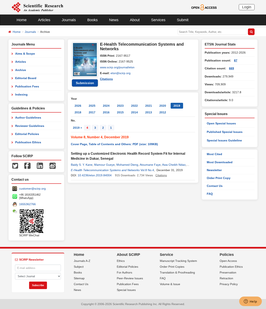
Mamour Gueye (104, 164)
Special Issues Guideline (224, 140)
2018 (78, 112)
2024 (106, 105)
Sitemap (79, 278)
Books (92, 20)
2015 (120, 112)
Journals (69, 20)
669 (231, 68)
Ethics (121, 260)
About (135, 20)
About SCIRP (128, 255)
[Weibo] (52, 165)
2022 (134, 105)
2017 (92, 112)
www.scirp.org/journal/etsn (117, 67)
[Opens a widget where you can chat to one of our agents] (250, 302)
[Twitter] (15, 165)
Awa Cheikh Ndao (174, 164)
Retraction (226, 278)
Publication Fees (27, 86)
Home (22, 20)
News (113, 20)
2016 (106, 112)
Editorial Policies (27, 134)
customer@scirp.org (32, 188)
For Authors (124, 272)
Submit (182, 20)
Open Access (228, 260)
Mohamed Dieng (127, 164)
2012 (162, 112)
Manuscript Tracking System (178, 260)
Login (246, 7)
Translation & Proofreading (177, 272)
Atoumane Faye (150, 164)
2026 (78, 105)
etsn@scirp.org (121, 73)
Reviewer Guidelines (29, 126)
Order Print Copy (218, 178)
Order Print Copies (172, 266)
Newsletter (214, 170)
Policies (227, 255)
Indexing (21, 94)
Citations (106, 79)
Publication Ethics (28, 142)
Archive (20, 70)
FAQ (210, 193)
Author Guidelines (28, 117)
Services (158, 20)
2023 (120, 105)
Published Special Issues (225, 132)
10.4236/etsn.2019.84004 (95, 175)
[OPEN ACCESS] (204, 7)
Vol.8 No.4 (147, 170)
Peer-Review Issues (130, 278)
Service (166, 255)
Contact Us (215, 186)
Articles (44, 20)
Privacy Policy (229, 284)
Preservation (228, 272)
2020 (162, 105)
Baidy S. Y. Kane (81, 164)
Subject (79, 266)
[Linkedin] (40, 165)
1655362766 (27, 204)
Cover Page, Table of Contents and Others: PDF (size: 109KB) (114, 144)
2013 (148, 112)
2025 (92, 105)
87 (235, 60)
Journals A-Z (82, 260)
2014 (134, 112)
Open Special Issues (221, 123)
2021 (148, 105)
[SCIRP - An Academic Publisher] (37, 7)
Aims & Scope (25, 53)
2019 (177, 105)
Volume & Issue (170, 284)
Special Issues (126, 290)
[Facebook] (27, 165)
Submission (85, 83)
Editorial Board (25, 78)
